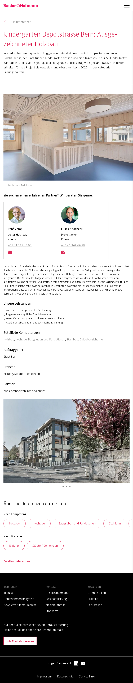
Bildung (14, 546)
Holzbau (8, 339)
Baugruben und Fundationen (46, 339)
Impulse (8, 593)
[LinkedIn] (76, 663)
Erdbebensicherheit (91, 339)
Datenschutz (65, 676)
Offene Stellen (96, 593)
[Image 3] (69, 486)
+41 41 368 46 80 (73, 245)
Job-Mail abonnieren (20, 641)
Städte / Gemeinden (45, 546)
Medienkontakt (55, 605)
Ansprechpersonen (58, 593)
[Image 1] (63, 486)
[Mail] (10, 253)
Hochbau (21, 339)
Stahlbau (72, 339)
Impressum (44, 676)
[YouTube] (83, 663)
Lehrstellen (94, 605)
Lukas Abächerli (72, 228)
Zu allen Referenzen (16, 561)
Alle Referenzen (21, 22)
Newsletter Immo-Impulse (20, 605)
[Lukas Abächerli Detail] (69, 216)
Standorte (52, 611)
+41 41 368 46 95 (20, 245)
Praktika (92, 599)
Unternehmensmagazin (18, 599)
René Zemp (15, 228)
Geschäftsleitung (56, 599)
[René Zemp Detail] (16, 216)
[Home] (20, 5)
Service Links (87, 676)
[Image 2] (66, 486)
